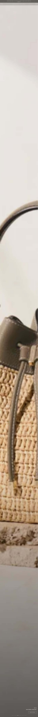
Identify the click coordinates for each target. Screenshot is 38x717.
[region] (19, 360)
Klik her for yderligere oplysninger (30, 714)
